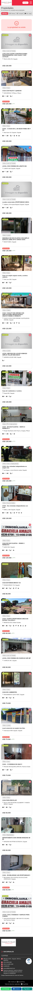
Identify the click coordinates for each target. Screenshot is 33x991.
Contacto (25, 2)
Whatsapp (6, 989)
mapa (29, 13)
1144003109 (6, 966)
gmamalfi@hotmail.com (9, 968)
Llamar (28, 989)
